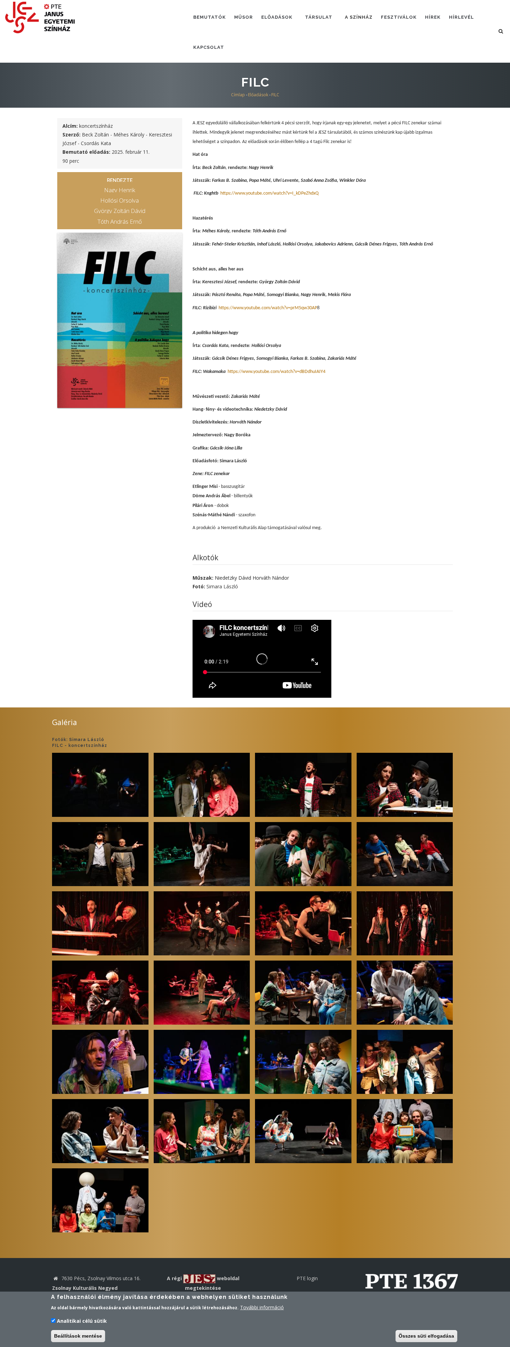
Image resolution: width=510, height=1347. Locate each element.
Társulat (318, 17)
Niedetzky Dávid (233, 577)
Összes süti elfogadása (426, 1336)
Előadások (276, 17)
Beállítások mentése (78, 1336)
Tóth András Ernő (119, 221)
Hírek (433, 17)
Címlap (238, 95)
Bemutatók (209, 17)
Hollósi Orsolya (119, 200)
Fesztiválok (399, 17)
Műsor (243, 17)
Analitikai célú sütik (82, 1321)
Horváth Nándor (271, 577)
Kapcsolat (208, 47)
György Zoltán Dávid (119, 211)
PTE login (307, 1278)
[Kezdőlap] (40, 17)
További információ (262, 1307)
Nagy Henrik (119, 190)
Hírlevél (461, 17)
